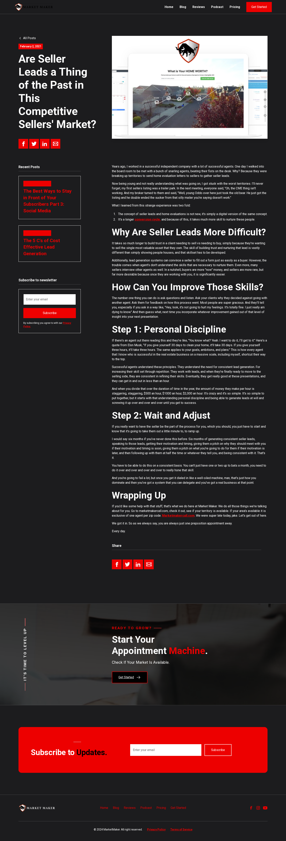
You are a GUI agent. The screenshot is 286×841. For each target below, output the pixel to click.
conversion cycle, (148, 219)
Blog (183, 7)
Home (169, 7)
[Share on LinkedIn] (45, 144)
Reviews (198, 7)
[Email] (55, 144)
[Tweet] (34, 144)
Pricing (235, 7)
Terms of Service (181, 829)
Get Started (259, 7)
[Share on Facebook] (23, 144)
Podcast (217, 7)
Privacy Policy (156, 829)
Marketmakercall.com (178, 515)
